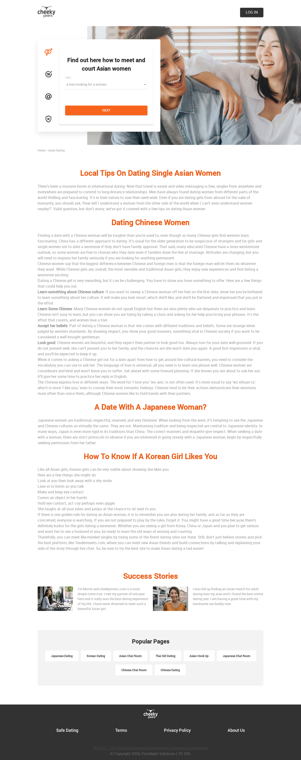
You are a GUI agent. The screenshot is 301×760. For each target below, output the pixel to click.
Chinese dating (170, 670)
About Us (236, 730)
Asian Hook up (199, 656)
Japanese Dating (62, 656)
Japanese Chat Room (236, 656)
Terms (121, 730)
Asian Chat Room (130, 656)
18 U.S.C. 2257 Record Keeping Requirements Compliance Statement (151, 748)
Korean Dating (96, 656)
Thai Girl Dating (165, 656)
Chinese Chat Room (134, 670)
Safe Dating (67, 730)
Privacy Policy (177, 730)
